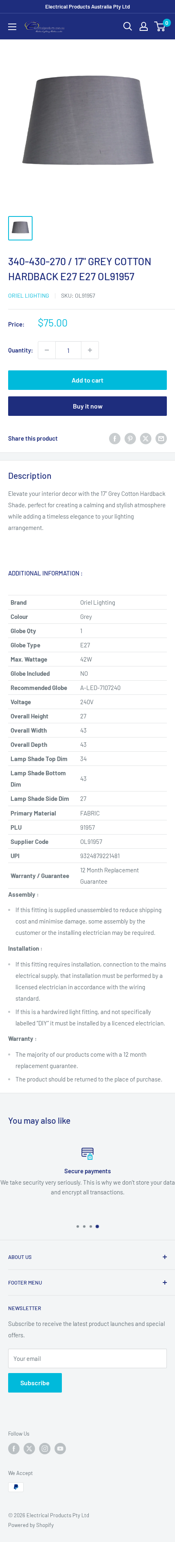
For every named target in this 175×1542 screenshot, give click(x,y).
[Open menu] (12, 27)
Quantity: (20, 350)
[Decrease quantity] (46, 350)
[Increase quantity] (89, 350)
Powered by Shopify (31, 1525)
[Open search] (127, 26)
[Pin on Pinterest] (130, 438)
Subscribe (35, 1382)
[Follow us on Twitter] (29, 1448)
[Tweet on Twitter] (145, 438)
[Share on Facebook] (114, 438)
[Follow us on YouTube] (60, 1448)
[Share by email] (161, 438)
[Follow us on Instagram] (44, 1448)
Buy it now (88, 406)
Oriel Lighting (28, 295)
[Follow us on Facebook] (14, 1448)
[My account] (144, 26)
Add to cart (87, 380)
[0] (160, 26)
